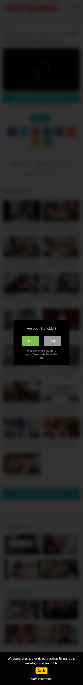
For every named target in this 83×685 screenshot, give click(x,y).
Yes (30, 341)
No (52, 341)
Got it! (41, 670)
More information (41, 679)
